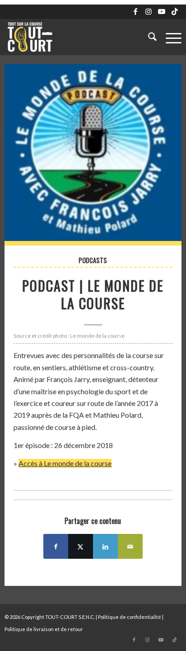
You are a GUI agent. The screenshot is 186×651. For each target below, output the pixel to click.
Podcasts (93, 260)
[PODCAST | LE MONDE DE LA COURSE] (93, 154)
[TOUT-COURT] (75, 37)
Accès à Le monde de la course (65, 463)
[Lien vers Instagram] (148, 11)
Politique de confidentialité (129, 617)
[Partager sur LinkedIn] (105, 546)
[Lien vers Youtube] (161, 11)
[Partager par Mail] (130, 546)
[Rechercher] (148, 37)
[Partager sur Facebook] (55, 546)
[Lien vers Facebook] (135, 11)
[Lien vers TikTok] (174, 11)
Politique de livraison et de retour (44, 629)
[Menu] (169, 37)
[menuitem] (148, 37)
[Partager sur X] (80, 546)
